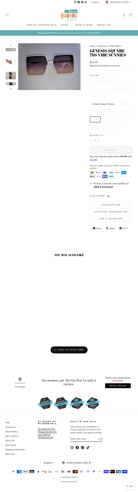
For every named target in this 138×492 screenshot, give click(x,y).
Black (106, 96)
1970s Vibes (114, 46)
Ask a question (111, 218)
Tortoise (124, 88)
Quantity (97, 135)
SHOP (65, 24)
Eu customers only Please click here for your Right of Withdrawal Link (47, 433)
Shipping (94, 65)
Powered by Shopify (69, 481)
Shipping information (111, 212)
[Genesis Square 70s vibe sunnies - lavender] (13, 323)
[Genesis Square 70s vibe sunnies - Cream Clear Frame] (25, 320)
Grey (95, 96)
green (109, 127)
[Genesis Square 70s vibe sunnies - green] (27, 323)
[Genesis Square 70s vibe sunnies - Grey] (18, 320)
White (123, 103)
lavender (123, 111)
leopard (96, 127)
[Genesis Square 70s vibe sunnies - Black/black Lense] (33, 320)
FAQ (7, 422)
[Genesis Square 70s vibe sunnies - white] (16, 323)
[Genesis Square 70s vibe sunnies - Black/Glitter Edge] (7, 320)
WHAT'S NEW (84, 24)
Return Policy (11, 431)
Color (94, 75)
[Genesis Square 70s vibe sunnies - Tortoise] (14, 320)
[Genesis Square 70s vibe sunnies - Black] (22, 320)
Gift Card (9, 454)
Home (92, 46)
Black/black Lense (102, 111)
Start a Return (12, 436)
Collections (102, 46)
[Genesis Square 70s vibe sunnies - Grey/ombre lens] (20, 323)
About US (9, 440)
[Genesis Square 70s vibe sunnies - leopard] (24, 323)
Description (111, 205)
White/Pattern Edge (103, 88)
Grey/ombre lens (112, 119)
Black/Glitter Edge (102, 80)
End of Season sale (42, 24)
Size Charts (10, 445)
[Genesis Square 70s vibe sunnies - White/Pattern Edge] (11, 320)
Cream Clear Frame (103, 103)
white (95, 119)
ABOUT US (104, 24)
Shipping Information (15, 449)
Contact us (10, 427)
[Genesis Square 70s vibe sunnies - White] (29, 320)
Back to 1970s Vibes (71, 350)
